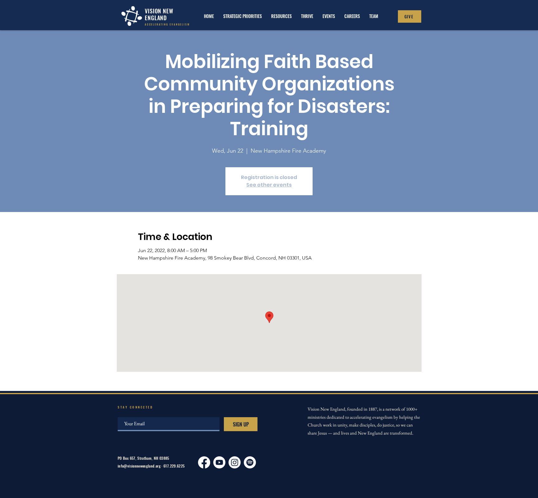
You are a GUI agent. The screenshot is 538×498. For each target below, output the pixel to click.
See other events (269, 184)
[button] (307, 16)
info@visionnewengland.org (139, 465)
